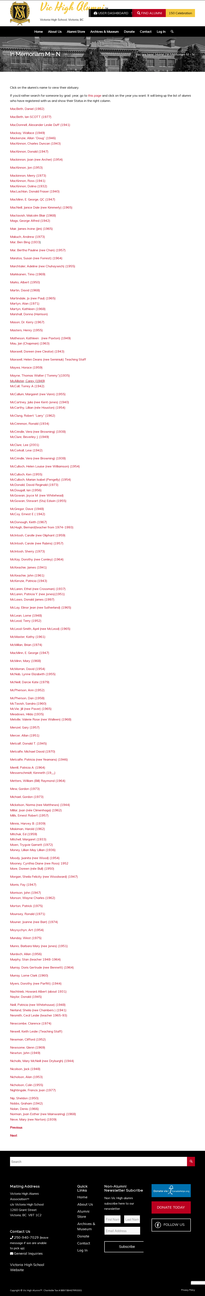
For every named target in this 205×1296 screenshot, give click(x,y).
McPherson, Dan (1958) (27, 698)
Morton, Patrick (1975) (26, 906)
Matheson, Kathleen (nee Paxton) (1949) (40, 338)
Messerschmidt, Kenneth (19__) (32, 773)
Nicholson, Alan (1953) (26, 1077)
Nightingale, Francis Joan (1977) (33, 1090)
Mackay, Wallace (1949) (27, 133)
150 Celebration (180, 13)
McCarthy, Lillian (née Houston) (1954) (37, 407)
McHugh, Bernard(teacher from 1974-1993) (41, 527)
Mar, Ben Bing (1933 (25, 242)
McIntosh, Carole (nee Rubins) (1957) (36, 543)
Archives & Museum (86, 1226)
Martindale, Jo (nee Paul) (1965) (33, 298)
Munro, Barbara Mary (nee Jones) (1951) (39, 946)
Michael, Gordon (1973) (27, 797)
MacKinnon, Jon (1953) (26, 167)
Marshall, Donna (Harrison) (29, 314)
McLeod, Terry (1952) (25, 621)
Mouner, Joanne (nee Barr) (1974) (34, 922)
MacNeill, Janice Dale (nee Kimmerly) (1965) (41, 207)
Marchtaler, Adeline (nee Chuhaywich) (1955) (42, 266)
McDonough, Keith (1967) (28, 522)
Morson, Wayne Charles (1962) (32, 898)
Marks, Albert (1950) (25, 282)
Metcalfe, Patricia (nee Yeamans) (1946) (39, 759)
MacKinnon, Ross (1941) (27, 181)
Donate (83, 1236)
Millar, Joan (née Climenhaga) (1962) (36, 810)
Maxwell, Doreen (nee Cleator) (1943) (37, 351)
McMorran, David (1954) (27, 669)
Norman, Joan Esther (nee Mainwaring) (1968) (43, 1114)
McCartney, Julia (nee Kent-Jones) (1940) (39, 402)
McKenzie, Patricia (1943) (28, 581)
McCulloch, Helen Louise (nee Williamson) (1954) (45, 466)
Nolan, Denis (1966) (24, 1109)
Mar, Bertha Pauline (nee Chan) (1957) (38, 250)
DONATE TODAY (171, 1207)
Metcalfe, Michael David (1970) (32, 751)
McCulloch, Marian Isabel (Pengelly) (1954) (40, 479)
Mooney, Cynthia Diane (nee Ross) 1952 (39, 863)
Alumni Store (83, 1214)
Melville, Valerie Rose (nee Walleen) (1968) (40, 719)
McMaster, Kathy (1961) (27, 637)
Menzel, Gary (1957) (25, 727)
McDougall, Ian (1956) (26, 490)
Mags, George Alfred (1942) (30, 221)
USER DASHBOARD (112, 13)
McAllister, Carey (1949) (27, 381)
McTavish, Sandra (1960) (28, 703)
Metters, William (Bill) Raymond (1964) (37, 781)
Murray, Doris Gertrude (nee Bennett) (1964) (42, 967)
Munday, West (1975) (26, 938)
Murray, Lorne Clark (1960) (29, 975)
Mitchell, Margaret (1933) (28, 839)
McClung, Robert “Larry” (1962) (32, 415)
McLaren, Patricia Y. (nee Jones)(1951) (37, 594)
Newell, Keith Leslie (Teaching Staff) (36, 1031)
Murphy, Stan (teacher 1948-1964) (35, 959)
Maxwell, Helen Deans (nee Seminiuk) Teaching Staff (48, 359)
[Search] (170, 31)
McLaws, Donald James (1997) (32, 599)
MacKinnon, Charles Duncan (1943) (35, 143)
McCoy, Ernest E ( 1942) (27, 514)
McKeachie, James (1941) (28, 567)
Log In (82, 1250)
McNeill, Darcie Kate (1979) (30, 682)
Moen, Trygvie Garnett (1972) (31, 845)
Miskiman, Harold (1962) (27, 829)
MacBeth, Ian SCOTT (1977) (30, 117)
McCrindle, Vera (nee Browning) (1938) (38, 432)
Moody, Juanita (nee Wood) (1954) (35, 858)
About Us (85, 1204)
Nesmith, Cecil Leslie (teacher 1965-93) (38, 1015)
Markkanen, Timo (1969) (27, 274)
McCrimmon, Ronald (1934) (29, 424)
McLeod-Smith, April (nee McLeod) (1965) (40, 629)
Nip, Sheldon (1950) (24, 1098)
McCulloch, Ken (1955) (26, 474)
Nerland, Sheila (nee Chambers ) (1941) (38, 1010)
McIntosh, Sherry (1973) (27, 551)
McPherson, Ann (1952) (27, 690)
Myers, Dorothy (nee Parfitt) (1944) (36, 983)
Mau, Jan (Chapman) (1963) (30, 343)
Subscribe (127, 1247)
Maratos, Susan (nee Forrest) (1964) (36, 258)
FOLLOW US (174, 1224)
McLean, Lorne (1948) (26, 615)
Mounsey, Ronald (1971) (27, 914)
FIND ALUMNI (151, 13)
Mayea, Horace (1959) (26, 367)
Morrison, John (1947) (25, 893)
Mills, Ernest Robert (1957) (29, 815)
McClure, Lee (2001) (24, 445)
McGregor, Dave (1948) (27, 509)
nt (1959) (58, 535)
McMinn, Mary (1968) (25, 661)
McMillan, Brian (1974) (26, 645)
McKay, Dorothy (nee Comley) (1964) (37, 559)
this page (94, 95)
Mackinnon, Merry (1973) (28, 175)
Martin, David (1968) (25, 290)
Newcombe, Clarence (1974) (30, 1023)
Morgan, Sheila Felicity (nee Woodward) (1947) (44, 876)
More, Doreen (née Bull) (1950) (32, 868)
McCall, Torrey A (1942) (27, 386)
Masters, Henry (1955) (26, 330)
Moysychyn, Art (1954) (27, 930)
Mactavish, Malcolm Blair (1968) (33, 215)
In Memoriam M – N (35, 54)
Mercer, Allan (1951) (24, 735)
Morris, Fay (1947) (23, 885)
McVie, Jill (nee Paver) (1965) (31, 709)
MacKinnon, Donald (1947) (29, 151)
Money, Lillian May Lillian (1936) (33, 850)
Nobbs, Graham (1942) (26, 1103)
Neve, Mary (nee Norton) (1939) (33, 1119)
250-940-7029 (26, 1237)
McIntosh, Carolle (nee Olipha (31, 535)
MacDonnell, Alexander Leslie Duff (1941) (40, 125)
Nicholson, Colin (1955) (26, 1085)
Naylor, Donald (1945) (26, 997)
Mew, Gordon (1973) (25, 789)
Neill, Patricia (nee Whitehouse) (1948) (38, 1005)
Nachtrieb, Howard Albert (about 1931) (38, 991)
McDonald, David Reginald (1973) (34, 485)
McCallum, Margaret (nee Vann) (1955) (38, 394)
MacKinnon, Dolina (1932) (28, 186)
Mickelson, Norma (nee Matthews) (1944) (40, 805)
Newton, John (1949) (25, 1053)
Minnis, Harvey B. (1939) (28, 823)
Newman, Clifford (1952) (28, 1039)
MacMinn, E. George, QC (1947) (32, 199)
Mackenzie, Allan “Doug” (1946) (33, 138)
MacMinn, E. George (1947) (29, 653)
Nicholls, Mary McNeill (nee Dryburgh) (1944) (42, 1061)
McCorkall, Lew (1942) (26, 450)
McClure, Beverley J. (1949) (29, 437)
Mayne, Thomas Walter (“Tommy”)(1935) (40, 375)
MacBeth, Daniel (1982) (27, 109)
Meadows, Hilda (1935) (27, 714)
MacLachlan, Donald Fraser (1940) (35, 191)
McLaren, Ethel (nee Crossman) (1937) (38, 589)
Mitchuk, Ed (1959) (23, 834)
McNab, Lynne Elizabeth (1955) (33, 674)
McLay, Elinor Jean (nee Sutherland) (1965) (40, 607)
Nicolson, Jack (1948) (25, 1069)
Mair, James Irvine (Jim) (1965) (31, 229)
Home (82, 1197)
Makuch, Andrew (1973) (27, 237)
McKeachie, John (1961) (27, 575)
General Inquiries (28, 1253)
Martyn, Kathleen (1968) (28, 309)
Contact (83, 1243)
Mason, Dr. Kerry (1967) (27, 322)
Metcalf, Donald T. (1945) (28, 743)
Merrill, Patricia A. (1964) (27, 767)
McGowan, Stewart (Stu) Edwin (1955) (38, 501)
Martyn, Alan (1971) (24, 303)
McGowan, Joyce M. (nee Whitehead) (37, 495)
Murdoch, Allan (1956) (26, 954)
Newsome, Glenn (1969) (27, 1047)
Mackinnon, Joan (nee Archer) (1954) (36, 159)
